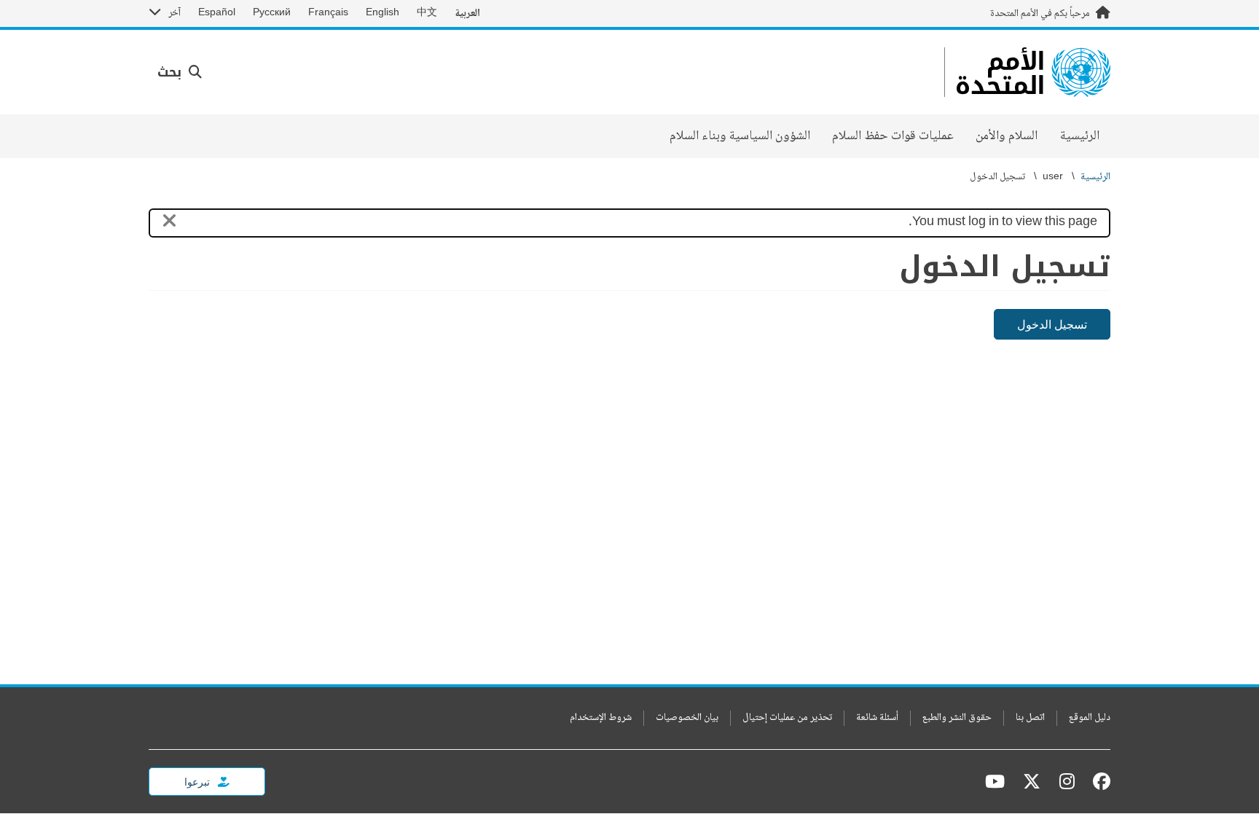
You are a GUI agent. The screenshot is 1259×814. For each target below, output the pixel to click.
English (382, 13)
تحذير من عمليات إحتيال (787, 718)
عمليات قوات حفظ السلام (893, 136)
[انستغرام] (1067, 781)
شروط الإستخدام (601, 718)
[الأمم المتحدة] (1033, 72)
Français (328, 13)
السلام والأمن (1007, 136)
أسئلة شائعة (877, 718)
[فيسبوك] (1098, 781)
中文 (427, 13)
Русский (272, 13)
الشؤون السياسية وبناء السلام (740, 136)
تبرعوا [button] (198, 781)
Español (216, 13)
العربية (467, 13)
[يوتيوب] (995, 781)
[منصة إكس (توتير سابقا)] (1032, 781)
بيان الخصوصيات (687, 718)
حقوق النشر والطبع (957, 718)
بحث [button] (171, 72)
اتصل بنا (1030, 718)
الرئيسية (1079, 136)
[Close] (169, 223)
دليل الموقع (1089, 718)
